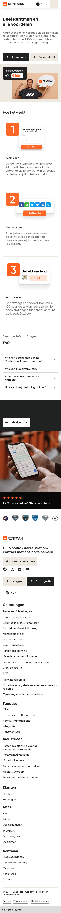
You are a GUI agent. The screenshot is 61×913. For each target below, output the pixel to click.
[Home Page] (13, 4)
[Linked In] (20, 569)
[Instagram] (12, 569)
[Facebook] (5, 569)
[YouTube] (27, 569)
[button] (42, 4)
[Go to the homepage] (13, 538)
